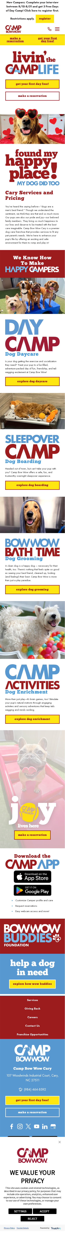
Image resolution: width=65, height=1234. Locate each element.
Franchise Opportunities (32, 1034)
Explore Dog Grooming (32, 589)
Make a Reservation (15, 40)
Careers (32, 1017)
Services (32, 1000)
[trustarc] (56, 1228)
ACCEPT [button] (44, 1211)
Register (45, 18)
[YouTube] (36, 1126)
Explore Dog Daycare (32, 381)
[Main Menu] (57, 29)
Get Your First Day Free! (47, 40)
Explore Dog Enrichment (32, 719)
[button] (60, 1142)
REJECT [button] (32, 1218)
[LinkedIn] (45, 1126)
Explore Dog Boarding (32, 485)
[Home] (13, 29)
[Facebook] (11, 1126)
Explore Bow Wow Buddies (32, 984)
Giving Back (32, 1008)
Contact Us (32, 1026)
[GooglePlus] (53, 1126)
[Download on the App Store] (32, 876)
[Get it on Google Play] (32, 890)
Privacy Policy (9, 1228)
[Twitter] (28, 1126)
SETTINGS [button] (20, 1211)
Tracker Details (23, 1228)
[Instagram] (20, 1126)
